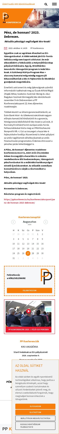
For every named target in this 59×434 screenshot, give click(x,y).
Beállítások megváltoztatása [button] (35, 418)
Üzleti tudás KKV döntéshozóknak (18, 4)
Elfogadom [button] (35, 406)
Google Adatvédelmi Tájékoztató (30, 425)
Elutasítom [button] (35, 412)
